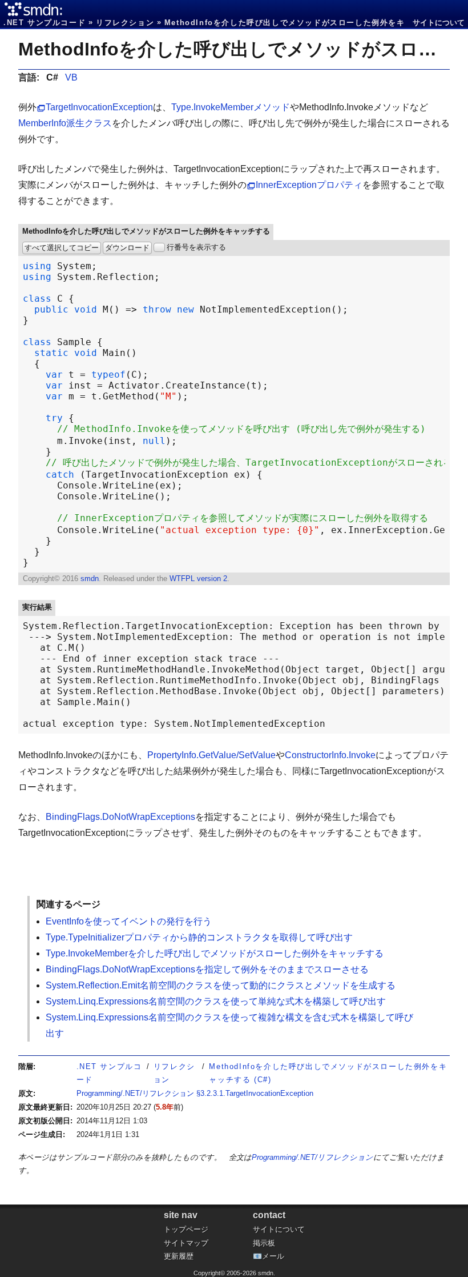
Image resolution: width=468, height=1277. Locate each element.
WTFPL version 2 (198, 578)
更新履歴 (178, 1256)
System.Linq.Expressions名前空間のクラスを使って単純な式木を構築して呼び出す (216, 1001)
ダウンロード (127, 247)
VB (71, 77)
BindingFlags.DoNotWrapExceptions (120, 817)
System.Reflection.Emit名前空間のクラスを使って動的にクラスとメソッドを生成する (221, 985)
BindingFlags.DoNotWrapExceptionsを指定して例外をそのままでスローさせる (207, 969)
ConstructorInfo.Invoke (330, 755)
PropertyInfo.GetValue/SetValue (211, 755)
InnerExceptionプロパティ (309, 185)
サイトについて (439, 22)
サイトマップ (186, 1243)
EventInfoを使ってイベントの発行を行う (129, 921)
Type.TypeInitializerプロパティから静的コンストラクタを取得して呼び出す (199, 937)
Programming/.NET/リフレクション (312, 1157)
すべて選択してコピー (62, 247)
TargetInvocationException (99, 107)
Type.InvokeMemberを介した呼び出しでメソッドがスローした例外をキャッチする (215, 953)
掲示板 (264, 1243)
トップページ (186, 1229)
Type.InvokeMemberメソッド (230, 107)
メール (273, 1256)
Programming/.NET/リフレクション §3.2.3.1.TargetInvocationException (194, 1093)
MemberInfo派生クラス (65, 123)
